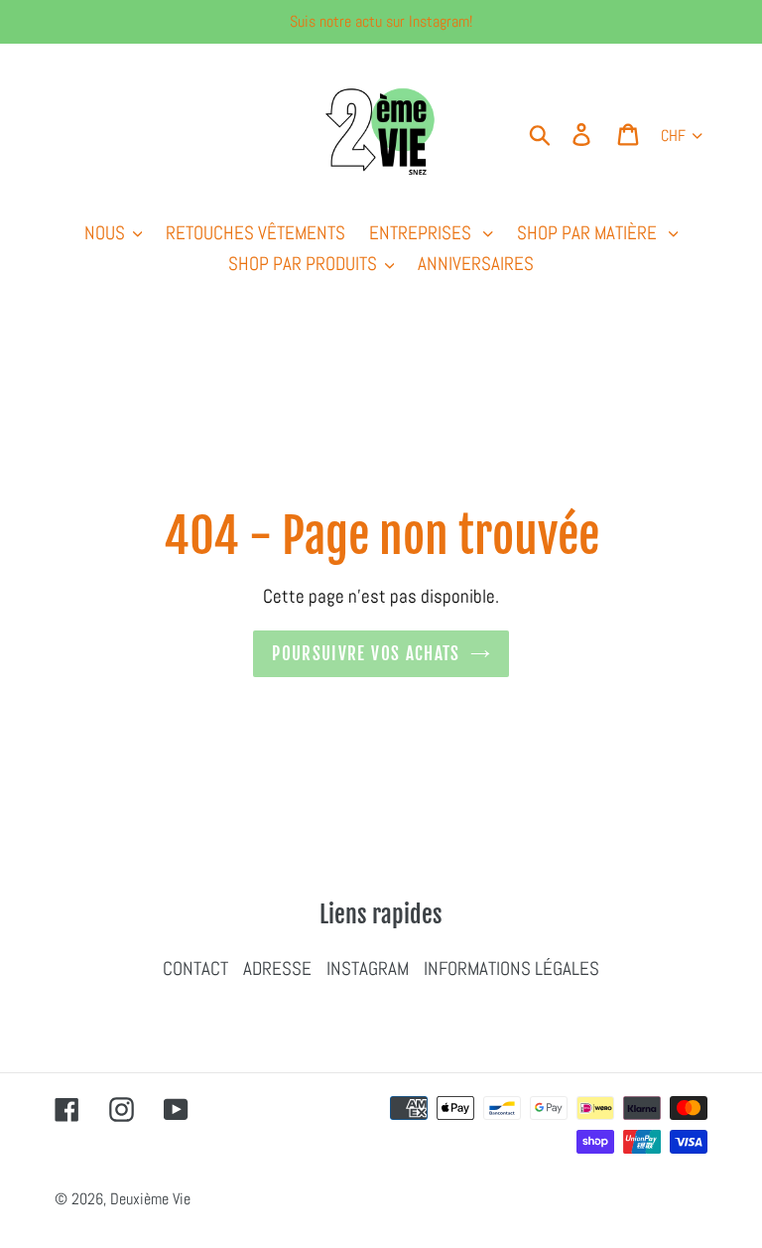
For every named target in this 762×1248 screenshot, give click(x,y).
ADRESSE (277, 968)
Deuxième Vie (150, 1198)
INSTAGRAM (367, 968)
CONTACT (195, 968)
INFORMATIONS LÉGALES (511, 968)
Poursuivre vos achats (366, 653)
